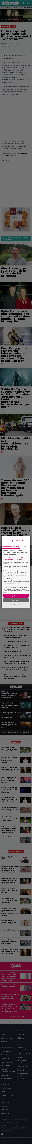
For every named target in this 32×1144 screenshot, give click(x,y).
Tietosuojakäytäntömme (16, 604)
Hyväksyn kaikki (16, 596)
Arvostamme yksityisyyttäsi (10, 546)
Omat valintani (16, 600)
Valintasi (25, 547)
